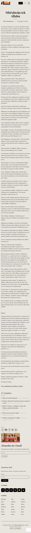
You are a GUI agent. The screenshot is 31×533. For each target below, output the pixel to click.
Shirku (2, 512)
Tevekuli (20, 386)
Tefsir (2, 502)
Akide (2, 509)
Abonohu (4, 456)
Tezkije (22, 499)
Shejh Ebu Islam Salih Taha (15, 403)
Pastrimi (13, 512)
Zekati (12, 514)
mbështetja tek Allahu (11, 386)
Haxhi (12, 507)
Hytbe (22, 512)
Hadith (2, 504)
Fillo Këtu (3, 499)
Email (2, 474)
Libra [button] (20, 3)
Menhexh (3, 507)
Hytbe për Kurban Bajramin (9, 398)
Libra (22, 514)
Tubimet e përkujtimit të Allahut (11, 418)
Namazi (13, 509)
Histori (22, 504)
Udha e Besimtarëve (8, 21)
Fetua (22, 509)
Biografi (23, 507)
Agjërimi (13, 502)
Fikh (12, 499)
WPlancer (18, 528)
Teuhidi (3, 514)
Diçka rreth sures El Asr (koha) (10, 413)
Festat (12, 504)
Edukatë (23, 502)
